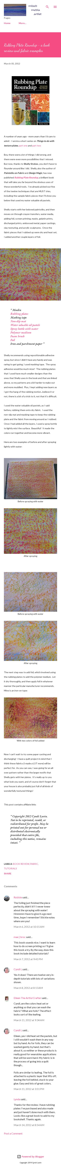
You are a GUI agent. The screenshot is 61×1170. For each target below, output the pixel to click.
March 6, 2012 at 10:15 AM (29, 926)
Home (7, 23)
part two (36, 145)
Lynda (17, 1099)
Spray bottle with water (24, 329)
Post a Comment (13, 1133)
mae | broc (20, 936)
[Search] (47, 6)
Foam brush (17, 336)
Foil (12, 340)
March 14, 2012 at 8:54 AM (29, 1124)
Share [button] (7, 873)
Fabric (34, 863)
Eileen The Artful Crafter (27, 997)
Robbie (18, 897)
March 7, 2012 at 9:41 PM (28, 959)
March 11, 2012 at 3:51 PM (29, 1088)
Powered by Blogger (32, 1156)
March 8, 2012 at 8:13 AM (28, 987)
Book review (21, 863)
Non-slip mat (18, 321)
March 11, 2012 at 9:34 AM (29, 1020)
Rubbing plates (19, 314)
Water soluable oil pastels (25, 325)
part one (23, 145)
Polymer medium (20, 332)
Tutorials (10, 868)
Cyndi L (18, 969)
